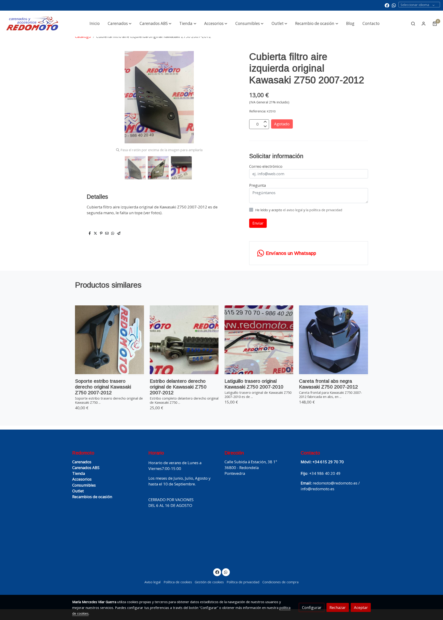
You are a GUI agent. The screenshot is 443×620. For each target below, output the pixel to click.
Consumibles (84, 485)
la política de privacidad (324, 210)
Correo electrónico (265, 166)
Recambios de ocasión (92, 496)
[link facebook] (387, 5)
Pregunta (257, 185)
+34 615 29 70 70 (328, 461)
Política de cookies (178, 582)
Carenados (81, 461)
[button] (119, 23)
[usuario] (423, 23)
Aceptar (361, 607)
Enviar (257, 223)
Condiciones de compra (280, 582)
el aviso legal (293, 210)
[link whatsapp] (394, 5)
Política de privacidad (243, 582)
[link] (32, 23)
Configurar (311, 607)
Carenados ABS (85, 467)
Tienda (78, 473)
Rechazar (337, 607)
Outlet (78, 491)
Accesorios (82, 479)
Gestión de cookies (209, 582)
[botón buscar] (413, 23)
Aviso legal (152, 582)
